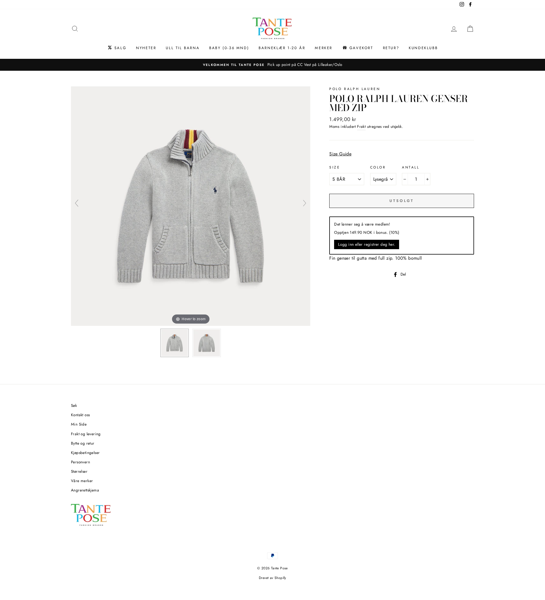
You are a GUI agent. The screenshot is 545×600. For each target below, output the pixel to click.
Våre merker (82, 481)
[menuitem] (116, 48)
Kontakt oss (80, 415)
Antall (411, 167)
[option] (272, 65)
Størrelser (79, 471)
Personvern (80, 462)
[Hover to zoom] (190, 205)
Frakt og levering (86, 434)
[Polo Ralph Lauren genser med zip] (174, 343)
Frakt (361, 126)
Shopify (280, 577)
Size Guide (340, 154)
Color (378, 167)
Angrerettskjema (85, 490)
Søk (74, 405)
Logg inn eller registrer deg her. (366, 244)
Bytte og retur (83, 443)
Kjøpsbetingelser (85, 452)
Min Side (79, 424)
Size (334, 167)
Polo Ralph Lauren (354, 88)
